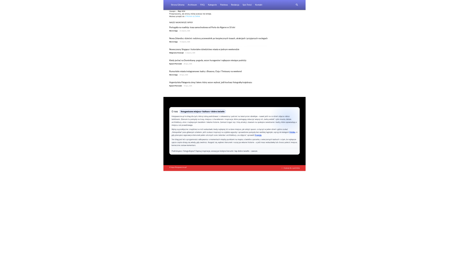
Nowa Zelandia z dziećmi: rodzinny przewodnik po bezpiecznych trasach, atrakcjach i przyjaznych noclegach (218, 38)
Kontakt (258, 5)
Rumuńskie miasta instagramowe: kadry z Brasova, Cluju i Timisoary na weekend (205, 71)
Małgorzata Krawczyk (176, 53)
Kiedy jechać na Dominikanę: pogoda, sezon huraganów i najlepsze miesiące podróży (207, 60)
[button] (297, 5)
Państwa (224, 5)
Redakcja (235, 5)
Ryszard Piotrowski (175, 64)
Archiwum (192, 5)
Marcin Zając (173, 31)
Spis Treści (247, 5)
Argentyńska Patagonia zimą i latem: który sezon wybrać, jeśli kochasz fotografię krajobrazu (210, 82)
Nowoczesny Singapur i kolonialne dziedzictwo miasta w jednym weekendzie (204, 49)
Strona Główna (177, 5)
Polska (292, 132)
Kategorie (212, 5)
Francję (258, 135)
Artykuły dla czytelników (292, 168)
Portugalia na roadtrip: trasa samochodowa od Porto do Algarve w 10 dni (202, 27)
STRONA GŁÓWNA (192, 16)
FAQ (202, 5)
